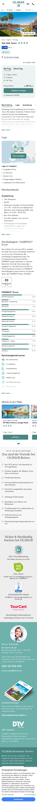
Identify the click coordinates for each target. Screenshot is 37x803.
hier (32, 792)
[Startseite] (2, 10)
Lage (17, 105)
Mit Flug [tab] (7, 69)
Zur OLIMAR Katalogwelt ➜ (14, 715)
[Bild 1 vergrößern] (18, 24)
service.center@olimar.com (12, 671)
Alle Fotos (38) (30, 33)
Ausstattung (27, 105)
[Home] (18, 4)
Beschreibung (7, 105)
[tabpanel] (18, 82)
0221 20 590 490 (12, 666)
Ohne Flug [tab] (18, 69)
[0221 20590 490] (33, 4)
